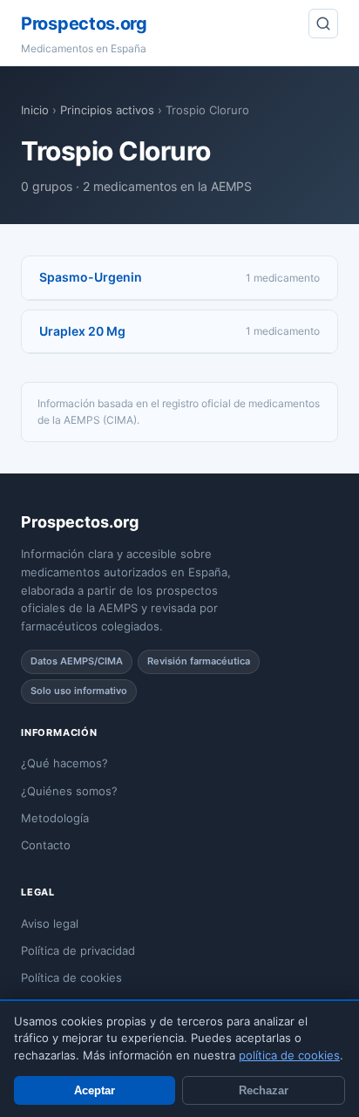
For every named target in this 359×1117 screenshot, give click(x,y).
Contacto (46, 845)
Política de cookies (71, 977)
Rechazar (263, 1090)
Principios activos (107, 110)
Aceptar (94, 1090)
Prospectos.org (84, 23)
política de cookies (289, 1055)
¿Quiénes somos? (69, 791)
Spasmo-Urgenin (90, 276)
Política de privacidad (78, 950)
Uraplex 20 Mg (82, 331)
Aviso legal (49, 923)
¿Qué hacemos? (64, 763)
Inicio (35, 110)
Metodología (55, 818)
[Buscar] (323, 23)
